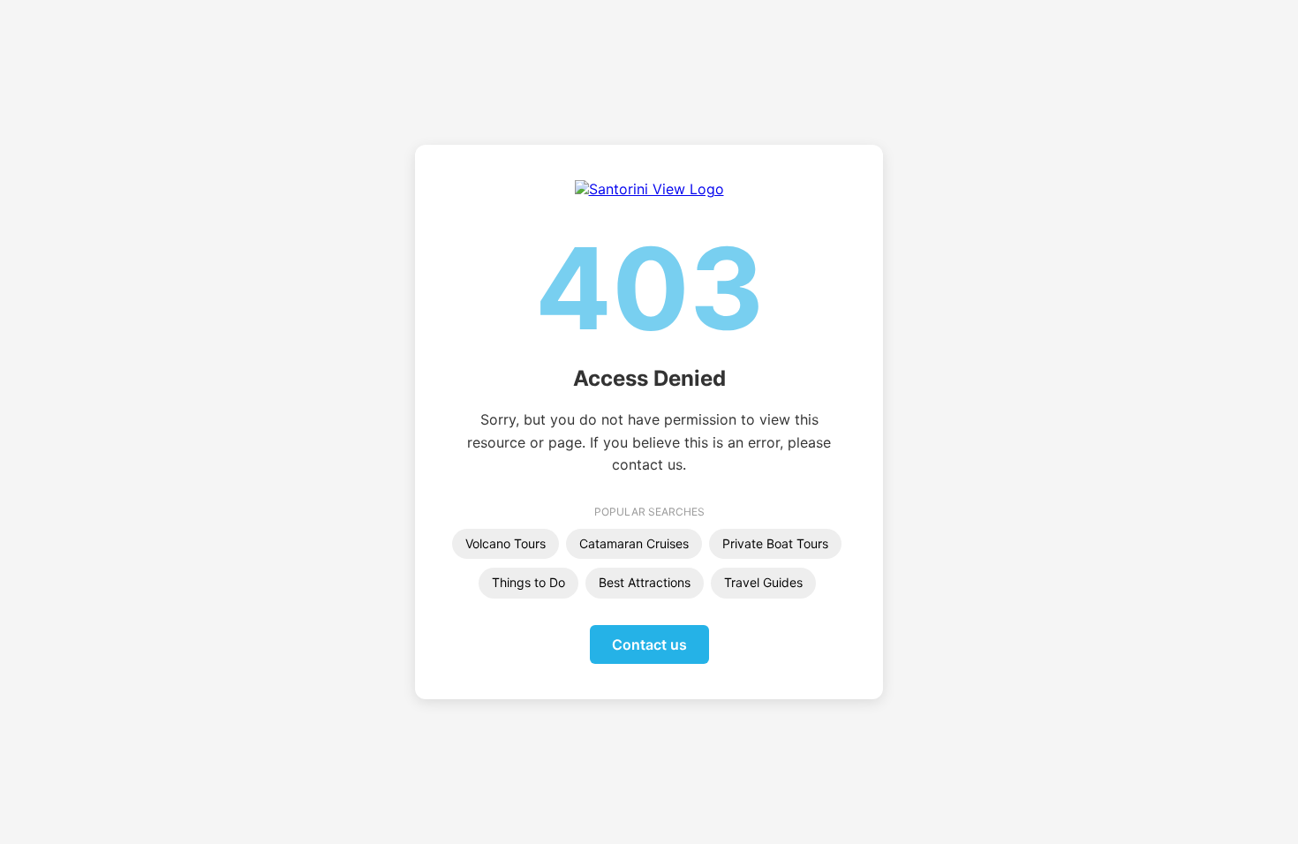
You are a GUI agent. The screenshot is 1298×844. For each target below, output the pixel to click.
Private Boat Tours (775, 543)
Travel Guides (763, 582)
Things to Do (528, 582)
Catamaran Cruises (634, 543)
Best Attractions (645, 582)
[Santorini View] (649, 189)
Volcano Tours (505, 543)
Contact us (649, 644)
